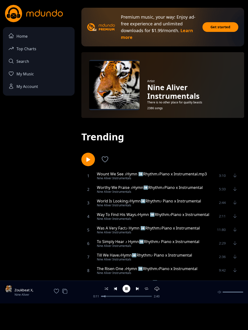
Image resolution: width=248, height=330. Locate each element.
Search (22, 61)
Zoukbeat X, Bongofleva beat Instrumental (28, 290)
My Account (27, 86)
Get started (220, 27)
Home (22, 36)
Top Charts (26, 48)
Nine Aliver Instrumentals (24, 295)
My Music (25, 74)
